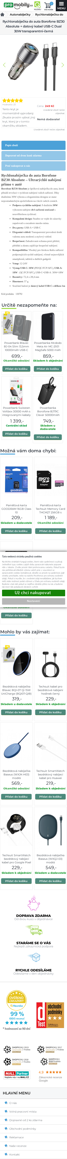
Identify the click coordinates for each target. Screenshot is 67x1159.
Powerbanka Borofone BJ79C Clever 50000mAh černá (48, 413)
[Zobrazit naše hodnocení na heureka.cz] (17, 1029)
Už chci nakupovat (33, 593)
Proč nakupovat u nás (17, 165)
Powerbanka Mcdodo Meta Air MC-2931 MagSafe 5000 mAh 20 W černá (48, 348)
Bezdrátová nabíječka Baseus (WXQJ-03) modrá (50, 859)
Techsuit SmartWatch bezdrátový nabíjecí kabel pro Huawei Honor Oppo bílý (50, 776)
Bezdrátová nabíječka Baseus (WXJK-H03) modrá (16, 774)
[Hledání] (37, 5)
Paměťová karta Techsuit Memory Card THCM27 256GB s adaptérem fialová (50, 511)
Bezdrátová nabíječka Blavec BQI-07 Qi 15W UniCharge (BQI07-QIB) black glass (16, 692)
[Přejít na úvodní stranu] (18, 6)
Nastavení (33, 601)
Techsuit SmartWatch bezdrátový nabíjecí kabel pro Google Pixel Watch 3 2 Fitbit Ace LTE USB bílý (16, 862)
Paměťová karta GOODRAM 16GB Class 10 (16, 509)
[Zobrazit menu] (61, 5)
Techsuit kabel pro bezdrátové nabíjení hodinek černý (50, 690)
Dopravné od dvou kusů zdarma (23, 155)
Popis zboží (11, 145)
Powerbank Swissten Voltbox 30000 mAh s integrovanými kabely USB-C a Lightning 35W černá (16, 415)
